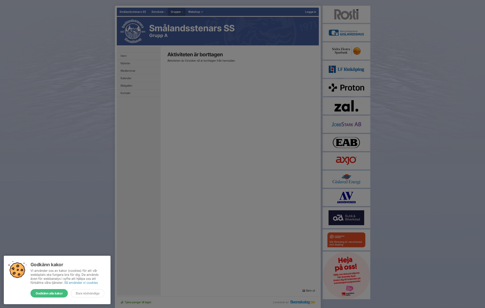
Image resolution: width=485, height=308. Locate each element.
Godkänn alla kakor (49, 293)
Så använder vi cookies (81, 283)
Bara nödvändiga (87, 293)
